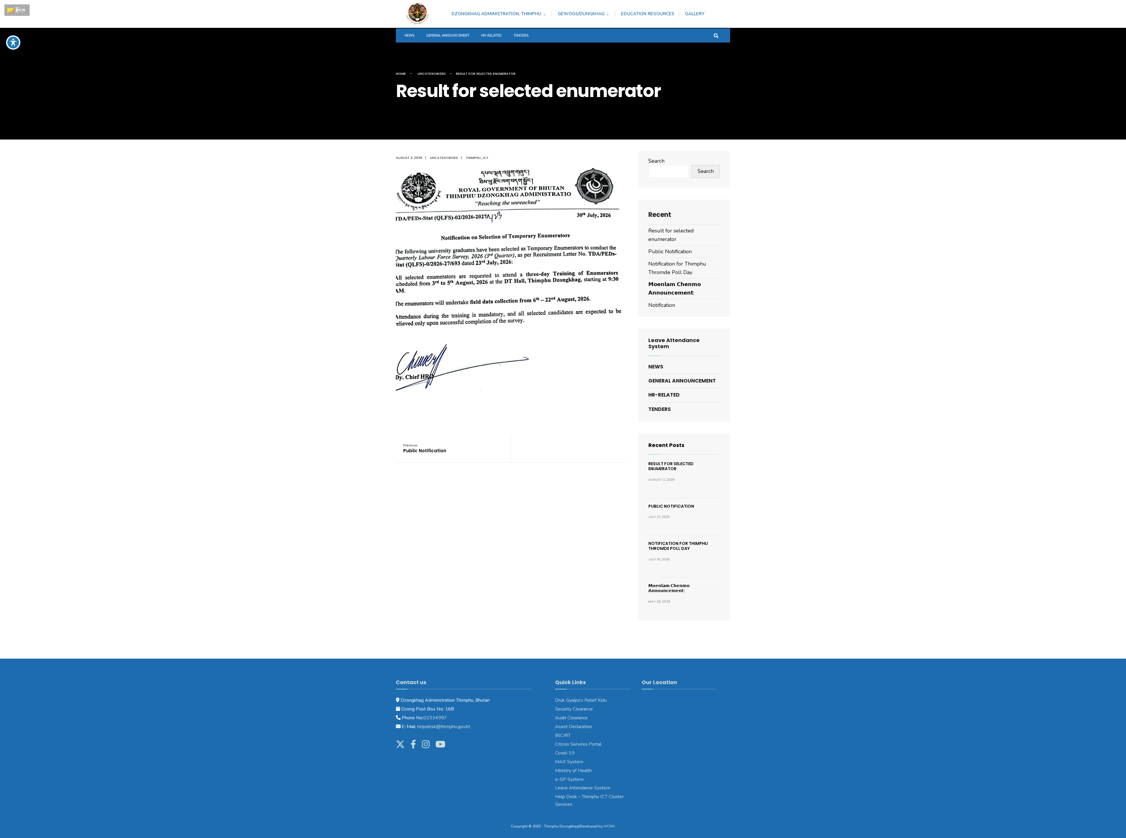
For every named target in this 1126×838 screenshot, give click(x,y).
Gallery (694, 14)
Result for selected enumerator (670, 466)
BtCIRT (563, 735)
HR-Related (491, 35)
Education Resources (647, 14)
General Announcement (447, 35)
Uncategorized (432, 73)
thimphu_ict (477, 157)
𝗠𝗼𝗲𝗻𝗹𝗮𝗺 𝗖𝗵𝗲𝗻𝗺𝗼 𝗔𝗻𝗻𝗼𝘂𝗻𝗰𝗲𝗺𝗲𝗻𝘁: (669, 588)
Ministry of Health (573, 770)
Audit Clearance (571, 718)
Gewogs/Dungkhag (581, 14)
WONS (609, 826)
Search (656, 160)
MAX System (569, 762)
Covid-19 (564, 753)
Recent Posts (666, 445)
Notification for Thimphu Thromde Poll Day (678, 545)
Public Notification (424, 448)
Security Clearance (574, 709)
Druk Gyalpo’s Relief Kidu (581, 700)
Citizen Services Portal (578, 744)
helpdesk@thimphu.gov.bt (443, 726)
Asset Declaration (573, 726)
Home (401, 73)
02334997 (435, 718)
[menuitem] (502, 13)
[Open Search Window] (716, 35)
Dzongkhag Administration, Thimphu (496, 14)
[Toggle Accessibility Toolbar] (13, 42)
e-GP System (569, 779)
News (409, 35)
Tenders (520, 35)
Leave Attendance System (582, 788)
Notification (661, 305)
